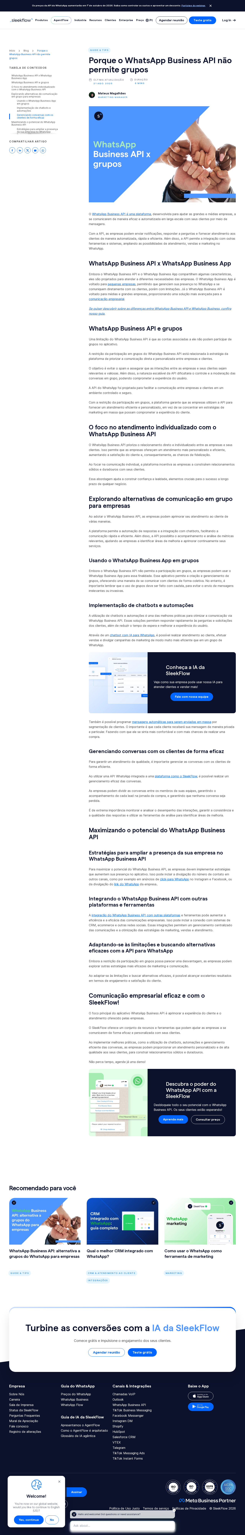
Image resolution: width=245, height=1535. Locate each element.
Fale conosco (19, 1426)
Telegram (119, 1448)
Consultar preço (208, 1119)
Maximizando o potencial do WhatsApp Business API (33, 123)
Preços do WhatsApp (76, 1394)
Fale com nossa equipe (191, 696)
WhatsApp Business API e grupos (30, 82)
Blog (26, 50)
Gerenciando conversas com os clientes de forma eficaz (35, 116)
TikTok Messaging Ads (129, 1453)
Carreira (14, 1399)
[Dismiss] (210, 5)
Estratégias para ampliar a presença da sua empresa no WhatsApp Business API (37, 132)
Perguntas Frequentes (24, 1415)
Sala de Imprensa (21, 1405)
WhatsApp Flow (72, 1405)
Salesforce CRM (124, 1437)
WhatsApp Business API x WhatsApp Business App (31, 77)
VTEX (117, 1442)
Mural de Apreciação (23, 1421)
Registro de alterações (25, 1432)
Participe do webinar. (193, 5)
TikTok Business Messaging (132, 1410)
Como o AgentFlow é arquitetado (84, 1430)
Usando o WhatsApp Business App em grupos (36, 102)
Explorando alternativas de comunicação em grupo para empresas (34, 95)
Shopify (118, 1426)
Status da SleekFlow (23, 1410)
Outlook (118, 1399)
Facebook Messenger (128, 1415)
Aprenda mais (173, 1119)
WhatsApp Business (74, 1399)
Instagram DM (123, 1421)
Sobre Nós (16, 1394)
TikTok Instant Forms (128, 1458)
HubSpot (119, 1432)
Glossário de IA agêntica (78, 1436)
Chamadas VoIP (124, 1394)
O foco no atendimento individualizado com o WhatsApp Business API (33, 88)
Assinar (76, 1492)
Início (12, 50)
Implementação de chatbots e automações (34, 109)
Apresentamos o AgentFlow (80, 1425)
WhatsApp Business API (129, 1405)
